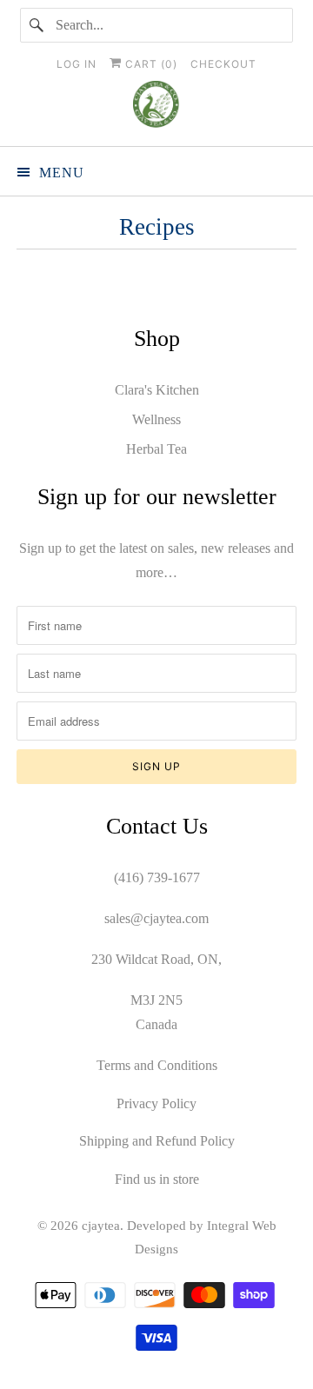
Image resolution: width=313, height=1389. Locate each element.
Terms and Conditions (157, 1065)
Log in (77, 63)
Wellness (156, 419)
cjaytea (101, 1226)
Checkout (223, 63)
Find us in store (157, 1179)
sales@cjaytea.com (156, 918)
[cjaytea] (156, 107)
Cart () (149, 63)
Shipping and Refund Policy (157, 1140)
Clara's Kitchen (157, 389)
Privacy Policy (156, 1103)
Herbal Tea (156, 449)
